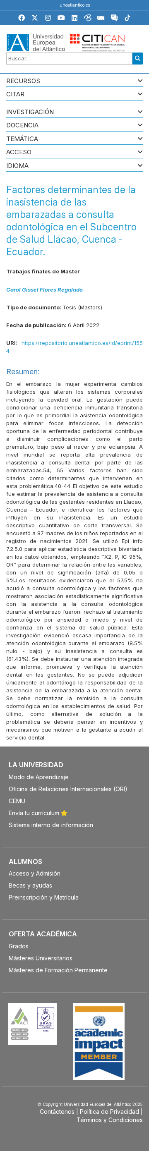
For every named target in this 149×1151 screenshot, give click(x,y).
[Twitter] (34, 18)
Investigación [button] (30, 112)
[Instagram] (48, 18)
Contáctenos (57, 1111)
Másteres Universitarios (40, 958)
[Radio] (101, 19)
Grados (19, 946)
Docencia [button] (22, 125)
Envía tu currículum (35, 812)
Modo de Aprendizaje (39, 776)
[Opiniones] (114, 19)
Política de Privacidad (109, 1111)
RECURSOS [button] (23, 81)
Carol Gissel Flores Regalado (44, 289)
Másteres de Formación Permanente (58, 970)
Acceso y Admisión (34, 873)
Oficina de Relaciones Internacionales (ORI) (68, 788)
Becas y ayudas (30, 885)
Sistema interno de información (51, 824)
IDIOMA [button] (17, 166)
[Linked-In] (74, 18)
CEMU (17, 800)
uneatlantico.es (75, 4)
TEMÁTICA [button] (22, 139)
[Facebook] (21, 18)
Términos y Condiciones (110, 1119)
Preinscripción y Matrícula (44, 897)
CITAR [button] (15, 94)
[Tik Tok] (127, 19)
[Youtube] (61, 18)
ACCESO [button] (18, 152)
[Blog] (87, 19)
